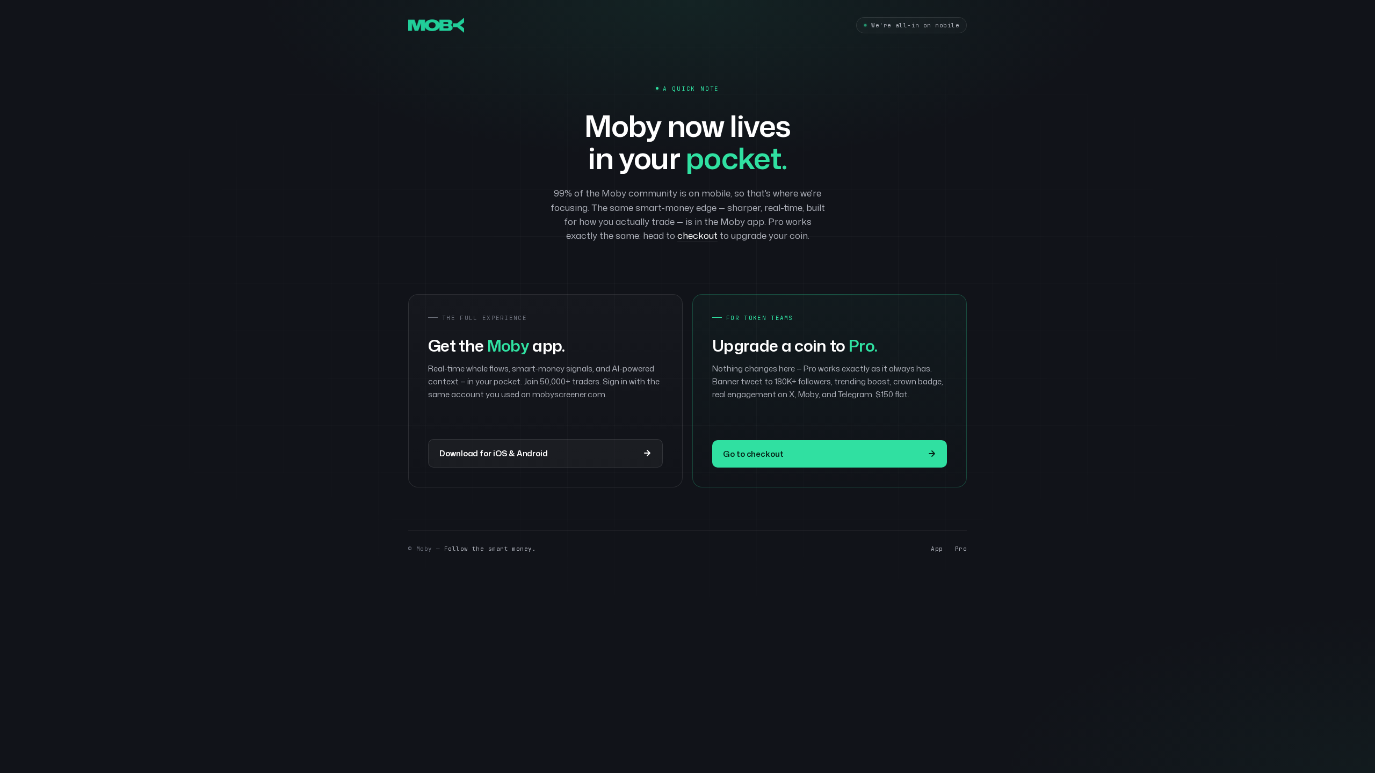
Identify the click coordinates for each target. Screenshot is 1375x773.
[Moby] (436, 25)
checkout (697, 235)
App (937, 548)
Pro (961, 548)
